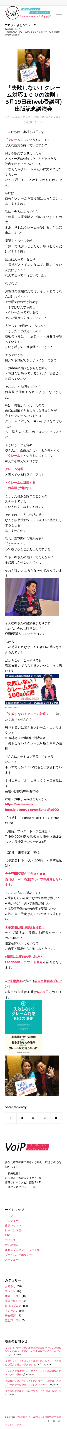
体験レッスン (13, 1225)
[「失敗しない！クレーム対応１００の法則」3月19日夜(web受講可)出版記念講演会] (34, 65)
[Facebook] (48, 1421)
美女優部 (10, 1315)
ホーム (18, 29)
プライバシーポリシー (18, 1254)
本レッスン (11, 1310)
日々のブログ (53, 116)
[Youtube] (59, 1421)
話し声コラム (31, 122)
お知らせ (39, 116)
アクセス (10, 1240)
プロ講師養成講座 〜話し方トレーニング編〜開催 (31, 1390)
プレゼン (10, 1291)
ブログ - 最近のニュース (20, 25)
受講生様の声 (13, 1301)
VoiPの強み (11, 1245)
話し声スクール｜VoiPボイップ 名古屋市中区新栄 (39, 1416)
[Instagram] (54, 1421)
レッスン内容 (13, 1230)
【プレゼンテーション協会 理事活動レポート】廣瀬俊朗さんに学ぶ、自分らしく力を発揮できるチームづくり (33, 1351)
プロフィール (13, 1220)
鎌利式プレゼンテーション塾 (22, 1250)
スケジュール (13, 1259)
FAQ (7, 1235)
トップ (9, 1215)
